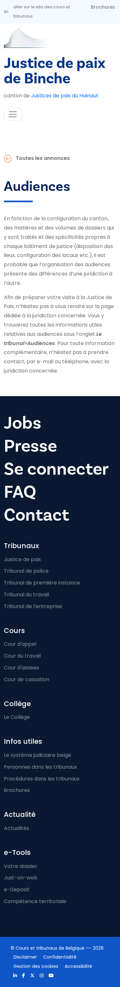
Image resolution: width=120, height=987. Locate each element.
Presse (30, 446)
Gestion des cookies (35, 966)
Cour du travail (22, 655)
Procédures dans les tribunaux (42, 778)
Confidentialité (59, 957)
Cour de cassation (26, 679)
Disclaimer (25, 957)
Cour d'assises (21, 667)
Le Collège (17, 717)
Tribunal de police (26, 571)
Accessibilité (78, 966)
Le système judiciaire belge (37, 755)
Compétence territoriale (35, 901)
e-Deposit (16, 889)
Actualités (16, 828)
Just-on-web (20, 877)
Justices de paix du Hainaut (65, 95)
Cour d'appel (20, 644)
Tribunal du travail (26, 594)
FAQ (20, 492)
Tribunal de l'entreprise (33, 606)
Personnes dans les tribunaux (40, 767)
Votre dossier (20, 866)
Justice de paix (22, 559)
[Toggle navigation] (13, 114)
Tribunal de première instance (42, 582)
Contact (36, 515)
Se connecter (56, 469)
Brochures (103, 7)
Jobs (22, 423)
